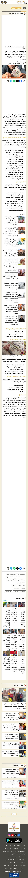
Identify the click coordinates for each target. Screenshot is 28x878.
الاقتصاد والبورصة (16, 8)
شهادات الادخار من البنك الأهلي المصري (16, 580)
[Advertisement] (14, 31)
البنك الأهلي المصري (18, 140)
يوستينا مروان (20, 62)
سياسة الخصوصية (14, 869)
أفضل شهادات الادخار (11, 574)
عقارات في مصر (22, 865)
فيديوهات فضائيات (21, 860)
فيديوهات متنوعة (14, 848)
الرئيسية (24, 846)
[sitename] (14, 827)
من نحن (21, 869)
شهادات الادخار (22, 115)
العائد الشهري (16, 404)
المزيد (14, 814)
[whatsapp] (8, 81)
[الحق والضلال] (24, 8)
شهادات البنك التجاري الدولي (18, 586)
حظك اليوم (6, 865)
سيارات (17, 862)
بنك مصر (20, 185)
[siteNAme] (22, 2)
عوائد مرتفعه (8, 591)
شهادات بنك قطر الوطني (19, 591)
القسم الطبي (22, 848)
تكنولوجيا (23, 862)
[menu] (5, 2)
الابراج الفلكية (13, 865)
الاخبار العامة (17, 846)
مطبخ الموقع (6, 851)
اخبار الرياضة (13, 851)
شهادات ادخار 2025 (9, 577)
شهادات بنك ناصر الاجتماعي (19, 589)
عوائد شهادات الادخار (20, 577)
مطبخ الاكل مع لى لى (10, 860)
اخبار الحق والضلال (12, 857)
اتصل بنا (6, 869)
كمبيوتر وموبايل (22, 857)
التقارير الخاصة (9, 846)
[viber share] (11, 81)
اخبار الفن (6, 848)
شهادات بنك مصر (21, 583)
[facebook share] (20, 81)
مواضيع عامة (23, 854)
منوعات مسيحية (22, 851)
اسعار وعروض (12, 862)
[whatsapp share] (14, 81)
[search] (2, 2)
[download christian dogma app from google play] (14, 840)
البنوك (8, 140)
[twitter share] (17, 81)
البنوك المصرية (13, 134)
